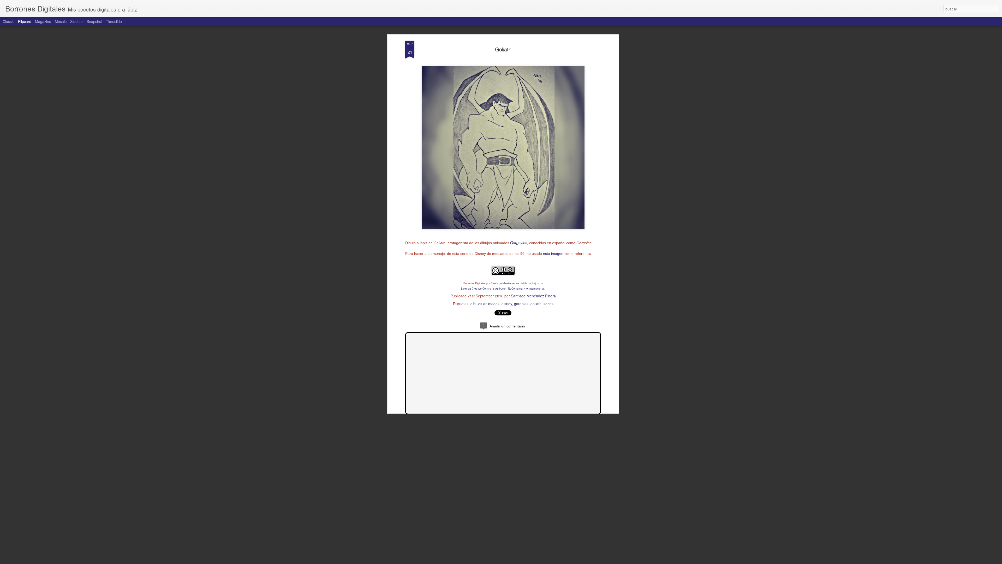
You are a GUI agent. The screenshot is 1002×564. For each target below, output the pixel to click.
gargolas (521, 303)
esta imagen (553, 253)
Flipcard (24, 21)
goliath (535, 303)
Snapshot (94, 21)
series (548, 303)
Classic (8, 21)
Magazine (43, 21)
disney (507, 303)
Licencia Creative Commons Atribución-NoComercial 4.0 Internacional (502, 288)
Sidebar (76, 21)
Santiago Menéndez (503, 283)
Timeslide (114, 21)
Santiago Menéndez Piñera (533, 295)
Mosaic (61, 21)
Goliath (503, 49)
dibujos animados (484, 303)
